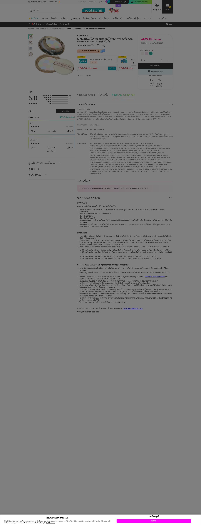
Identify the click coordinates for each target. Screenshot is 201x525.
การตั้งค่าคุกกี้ (154, 516)
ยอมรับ (153, 521)
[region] (100, 519)
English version (50, 523)
